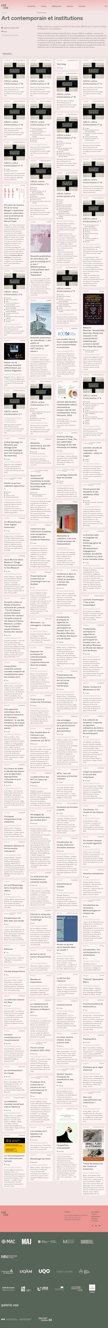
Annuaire (70, 6)
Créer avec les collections (10, 422)
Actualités (31, 6)
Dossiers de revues (41, 12)
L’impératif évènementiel (10, 420)
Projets (43, 6)
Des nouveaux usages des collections (10, 35)
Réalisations (56, 6)
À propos (82, 6)
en (106, 6)
